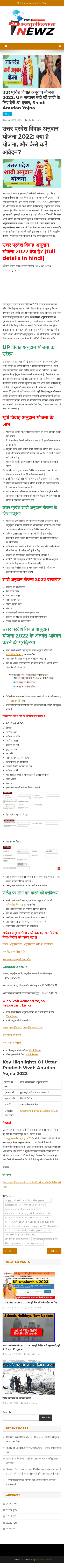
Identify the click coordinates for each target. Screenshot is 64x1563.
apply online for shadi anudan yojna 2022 (27, 1200)
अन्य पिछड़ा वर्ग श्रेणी (12, 1034)
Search (7, 1412)
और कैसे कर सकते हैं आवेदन (16, 1239)
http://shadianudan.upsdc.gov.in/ (39, 1110)
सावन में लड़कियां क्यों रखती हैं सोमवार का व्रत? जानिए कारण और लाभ (32, 1461)
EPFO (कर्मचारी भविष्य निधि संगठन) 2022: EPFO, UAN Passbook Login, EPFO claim (55, 1251)
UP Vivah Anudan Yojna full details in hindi (27, 1213)
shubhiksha (34, 119)
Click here (12, 1016)
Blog (7, 114)
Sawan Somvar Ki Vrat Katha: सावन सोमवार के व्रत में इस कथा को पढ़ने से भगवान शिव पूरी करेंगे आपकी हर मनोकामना (33, 1471)
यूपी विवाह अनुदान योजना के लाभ (45, 1239)
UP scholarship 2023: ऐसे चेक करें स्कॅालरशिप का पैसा (30, 1302)
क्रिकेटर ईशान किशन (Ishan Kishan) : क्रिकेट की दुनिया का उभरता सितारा (32, 1439)
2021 (9, 1529)
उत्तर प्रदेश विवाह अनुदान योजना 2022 (20, 1234)
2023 (9, 1516)
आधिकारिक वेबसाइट (14, 654)
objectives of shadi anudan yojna (23, 1209)
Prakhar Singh (31, 1403)
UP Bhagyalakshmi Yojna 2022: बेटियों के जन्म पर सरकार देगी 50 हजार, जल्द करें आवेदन (12, 1251)
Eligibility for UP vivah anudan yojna (24, 1204)
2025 (9, 1504)
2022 (9, 1522)
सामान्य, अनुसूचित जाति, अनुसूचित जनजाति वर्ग (22, 1027)
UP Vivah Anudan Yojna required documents (29, 1221)
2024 (9, 1510)
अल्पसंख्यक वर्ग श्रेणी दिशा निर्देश (17, 959)
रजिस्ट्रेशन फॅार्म (13, 700)
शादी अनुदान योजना (34, 1243)
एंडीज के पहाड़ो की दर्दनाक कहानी (17, 1398)
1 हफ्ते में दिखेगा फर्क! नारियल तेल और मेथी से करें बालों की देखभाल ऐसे (30, 1482)
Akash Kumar (35, 1307)
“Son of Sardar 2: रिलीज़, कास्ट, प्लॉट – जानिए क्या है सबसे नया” (33, 1450)
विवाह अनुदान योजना (13, 1243)
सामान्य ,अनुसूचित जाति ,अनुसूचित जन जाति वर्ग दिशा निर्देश (28, 944)
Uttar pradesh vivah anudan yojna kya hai (27, 1230)
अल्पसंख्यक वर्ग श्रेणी (12, 1042)
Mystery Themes (44, 1559)
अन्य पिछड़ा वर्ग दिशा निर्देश (14, 951)
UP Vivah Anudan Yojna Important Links (26, 1217)
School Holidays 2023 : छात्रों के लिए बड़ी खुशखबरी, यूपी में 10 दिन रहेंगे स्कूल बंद (31, 1347)
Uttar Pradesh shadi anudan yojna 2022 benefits (31, 1226)
